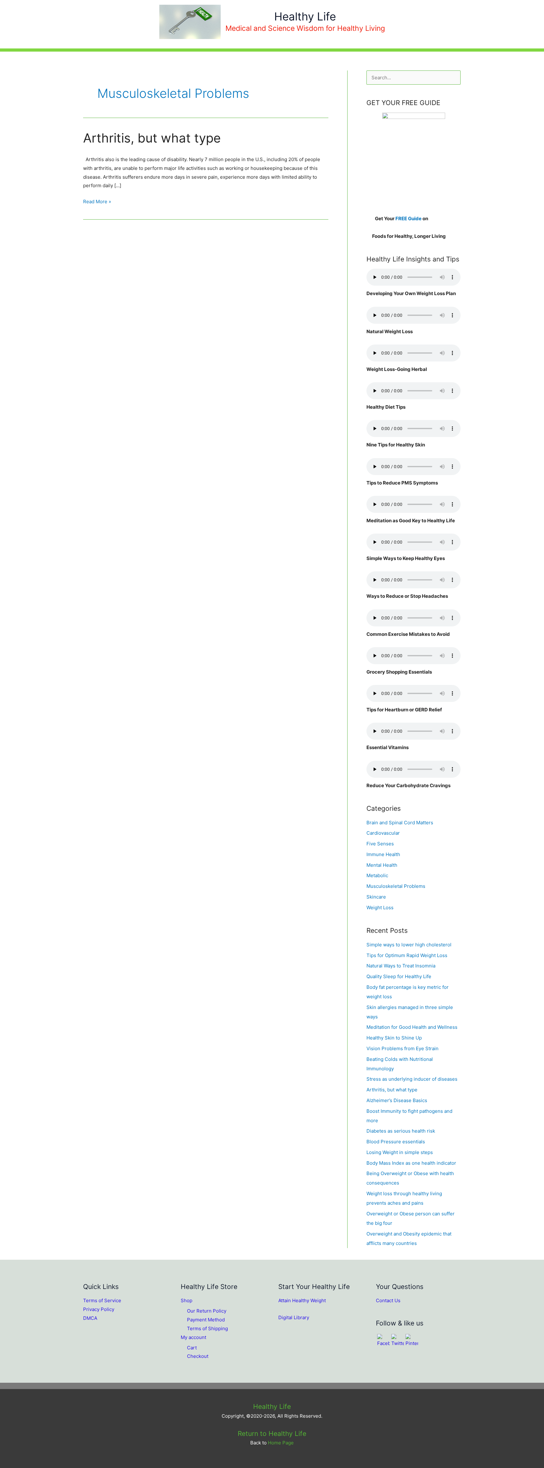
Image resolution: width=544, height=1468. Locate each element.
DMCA (90, 1318)
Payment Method (206, 1320)
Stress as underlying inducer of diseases (411, 1079)
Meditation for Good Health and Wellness (411, 1027)
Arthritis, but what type (152, 138)
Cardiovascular (383, 833)
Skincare (376, 897)
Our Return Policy (206, 1311)
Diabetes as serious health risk (400, 1131)
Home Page (281, 1443)
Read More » (97, 202)
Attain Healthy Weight (302, 1300)
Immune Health (383, 854)
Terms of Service (102, 1300)
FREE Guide (408, 218)
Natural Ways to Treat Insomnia (400, 966)
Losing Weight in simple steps (399, 1152)
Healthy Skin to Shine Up (394, 1038)
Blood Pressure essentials (395, 1142)
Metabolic (377, 875)
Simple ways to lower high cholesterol (408, 945)
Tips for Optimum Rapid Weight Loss (406, 955)
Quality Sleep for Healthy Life (398, 976)
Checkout (197, 1356)
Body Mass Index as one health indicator (411, 1163)
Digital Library (293, 1317)
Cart (192, 1348)
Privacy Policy (98, 1309)
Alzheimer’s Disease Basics (396, 1100)
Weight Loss (380, 907)
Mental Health (381, 865)
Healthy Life (305, 16)
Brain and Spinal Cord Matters (399, 823)
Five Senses (380, 844)
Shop (186, 1300)
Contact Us (388, 1300)
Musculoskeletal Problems (395, 886)
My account (193, 1337)
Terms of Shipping (207, 1328)
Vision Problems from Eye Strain (402, 1048)
